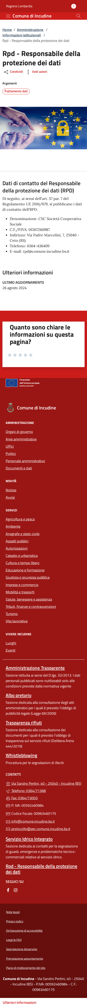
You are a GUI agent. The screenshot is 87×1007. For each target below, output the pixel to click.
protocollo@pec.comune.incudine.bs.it (40, 829)
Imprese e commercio (22, 585)
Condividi (16, 71)
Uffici (10, 446)
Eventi (10, 650)
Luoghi (11, 643)
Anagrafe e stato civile (22, 534)
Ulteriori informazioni (19, 1002)
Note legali (13, 912)
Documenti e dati (19, 468)
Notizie (11, 490)
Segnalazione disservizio (21, 949)
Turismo (12, 614)
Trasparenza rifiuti (24, 722)
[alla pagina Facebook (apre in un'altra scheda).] (8, 890)
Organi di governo (19, 431)
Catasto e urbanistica (22, 555)
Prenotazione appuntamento (24, 958)
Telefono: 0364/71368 (28, 790)
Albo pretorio (18, 695)
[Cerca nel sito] (78, 15)
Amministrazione (30, 29)
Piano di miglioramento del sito (25, 967)
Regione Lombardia (19, 6)
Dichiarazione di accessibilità (24, 930)
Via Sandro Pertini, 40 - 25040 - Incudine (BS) (46, 783)
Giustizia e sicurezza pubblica (28, 577)
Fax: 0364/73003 (24, 798)
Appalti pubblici (17, 541)
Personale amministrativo (25, 461)
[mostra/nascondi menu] (8, 16)
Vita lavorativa (17, 621)
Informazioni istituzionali (21, 35)
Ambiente (13, 526)
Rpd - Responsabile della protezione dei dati (41, 869)
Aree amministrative (21, 439)
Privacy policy (14, 921)
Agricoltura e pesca (20, 519)
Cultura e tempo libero (22, 563)
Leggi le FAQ (14, 939)
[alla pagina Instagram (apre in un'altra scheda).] (15, 890)
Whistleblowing (21, 755)
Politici (11, 453)
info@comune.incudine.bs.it (33, 821)
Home (7, 29)
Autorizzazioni (17, 548)
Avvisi (10, 497)
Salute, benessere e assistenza (29, 599)
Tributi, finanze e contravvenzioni (31, 606)
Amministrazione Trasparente (35, 667)
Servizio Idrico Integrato (29, 838)
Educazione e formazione (25, 570)
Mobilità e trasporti (20, 592)
